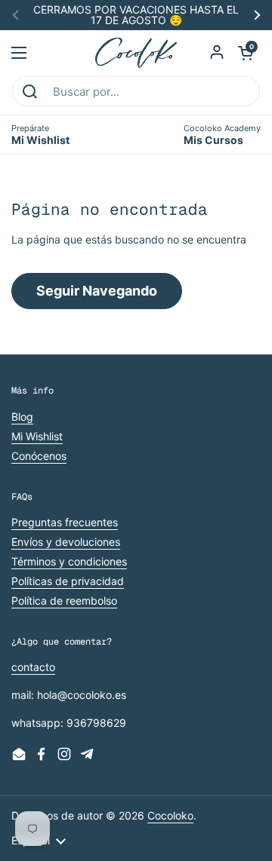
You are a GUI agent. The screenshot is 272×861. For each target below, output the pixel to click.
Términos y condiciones (69, 561)
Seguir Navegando (96, 291)
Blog (22, 416)
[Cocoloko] (136, 53)
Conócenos (38, 455)
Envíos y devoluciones (65, 541)
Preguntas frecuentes (64, 522)
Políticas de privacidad (67, 581)
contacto (33, 666)
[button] (245, 53)
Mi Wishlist (37, 436)
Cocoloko (170, 815)
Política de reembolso (64, 600)
